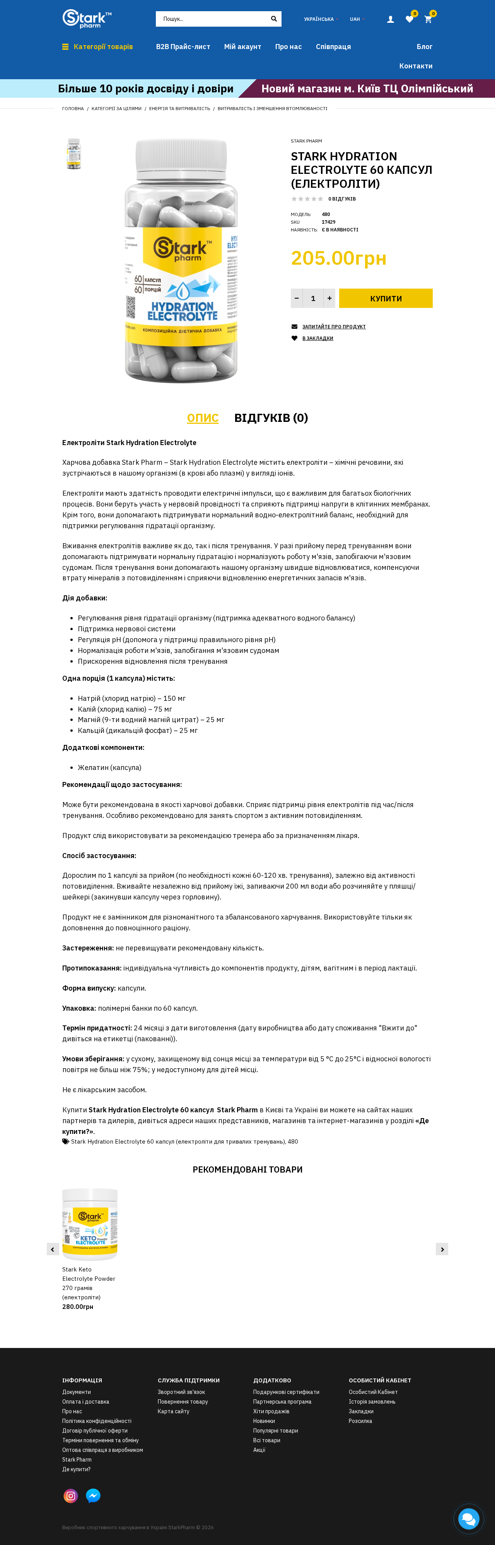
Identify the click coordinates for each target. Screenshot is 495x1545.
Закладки (361, 1411)
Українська (319, 19)
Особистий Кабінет (373, 1392)
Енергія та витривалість (179, 108)
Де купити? (76, 1469)
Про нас (72, 1411)
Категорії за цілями (117, 108)
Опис (203, 417)
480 (293, 1141)
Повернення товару (183, 1401)
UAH (355, 19)
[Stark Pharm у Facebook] (93, 1495)
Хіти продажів (271, 1411)
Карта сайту (173, 1411)
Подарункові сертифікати (286, 1392)
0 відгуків (342, 199)
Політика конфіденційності (96, 1421)
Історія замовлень (372, 1401)
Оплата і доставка (85, 1401)
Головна (73, 108)
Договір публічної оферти (95, 1430)
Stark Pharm (306, 141)
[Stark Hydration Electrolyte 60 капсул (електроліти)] (181, 260)
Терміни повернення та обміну (100, 1440)
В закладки (317, 338)
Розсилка (360, 1421)
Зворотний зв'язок (181, 1392)
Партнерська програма (282, 1401)
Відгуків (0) (271, 417)
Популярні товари (275, 1430)
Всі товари (266, 1440)
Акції (259, 1449)
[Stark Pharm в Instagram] (70, 1495)
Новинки (264, 1421)
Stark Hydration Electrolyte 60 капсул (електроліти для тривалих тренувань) (178, 1141)
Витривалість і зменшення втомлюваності (273, 108)
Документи (76, 1392)
